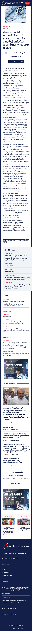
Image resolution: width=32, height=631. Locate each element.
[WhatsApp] (22, 61)
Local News (7, 26)
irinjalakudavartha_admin (18, 53)
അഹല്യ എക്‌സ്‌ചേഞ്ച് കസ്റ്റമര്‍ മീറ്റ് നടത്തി (24, 529)
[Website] (18, 628)
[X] (14, 61)
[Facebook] (10, 61)
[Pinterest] (18, 61)
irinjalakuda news (11, 240)
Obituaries (8, 269)
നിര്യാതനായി (9, 272)
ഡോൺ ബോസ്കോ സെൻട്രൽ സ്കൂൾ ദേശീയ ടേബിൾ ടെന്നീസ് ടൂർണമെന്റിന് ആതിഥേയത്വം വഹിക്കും (18, 286)
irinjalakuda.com (21, 240)
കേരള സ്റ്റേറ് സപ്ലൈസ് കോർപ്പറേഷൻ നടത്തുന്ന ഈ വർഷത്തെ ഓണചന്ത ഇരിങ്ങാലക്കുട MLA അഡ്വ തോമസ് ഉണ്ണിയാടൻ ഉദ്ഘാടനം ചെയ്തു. (16, 257)
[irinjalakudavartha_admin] (6, 53)
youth (4, 242)
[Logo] (11, 3)
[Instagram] (14, 628)
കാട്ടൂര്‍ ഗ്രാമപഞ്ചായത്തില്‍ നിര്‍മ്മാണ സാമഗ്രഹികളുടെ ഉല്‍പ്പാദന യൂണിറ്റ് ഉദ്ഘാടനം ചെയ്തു (8, 531)
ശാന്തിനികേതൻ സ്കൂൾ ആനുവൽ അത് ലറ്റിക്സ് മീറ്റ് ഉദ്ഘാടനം (16, 354)
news (27, 240)
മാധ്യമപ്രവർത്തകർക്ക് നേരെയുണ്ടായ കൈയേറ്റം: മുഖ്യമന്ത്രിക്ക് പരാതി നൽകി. (13, 460)
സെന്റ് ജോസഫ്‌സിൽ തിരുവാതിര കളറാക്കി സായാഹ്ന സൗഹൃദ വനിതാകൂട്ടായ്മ (18, 278)
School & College (10, 275)
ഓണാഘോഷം (9, 266)
